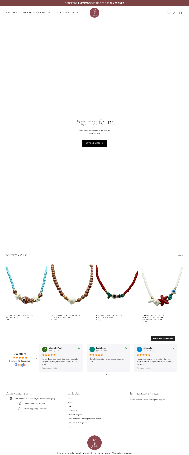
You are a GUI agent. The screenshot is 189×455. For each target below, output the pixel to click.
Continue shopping (94, 143)
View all (180, 255)
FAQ (69, 427)
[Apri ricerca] (168, 13)
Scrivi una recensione (163, 338)
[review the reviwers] (79, 348)
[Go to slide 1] (106, 374)
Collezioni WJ (73, 410)
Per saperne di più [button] (49, 368)
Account (71, 402)
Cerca (70, 398)
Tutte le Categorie (75, 414)
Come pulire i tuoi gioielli (77, 423)
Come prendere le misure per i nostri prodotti (85, 419)
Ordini (70, 406)
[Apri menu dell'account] (174, 13)
